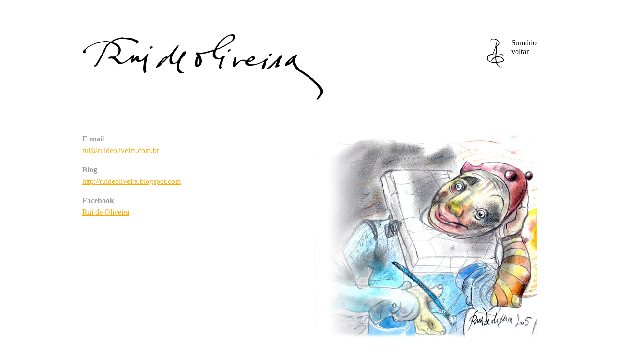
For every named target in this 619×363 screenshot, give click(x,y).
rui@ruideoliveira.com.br (120, 150)
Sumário (524, 47)
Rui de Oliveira (105, 212)
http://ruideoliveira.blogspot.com (131, 181)
